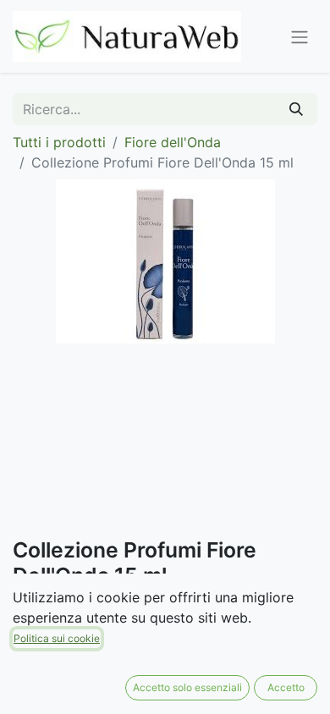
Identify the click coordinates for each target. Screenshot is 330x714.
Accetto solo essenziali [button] (187, 687)
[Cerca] (296, 109)
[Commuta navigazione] (299, 36)
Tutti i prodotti (59, 142)
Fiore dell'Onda (172, 142)
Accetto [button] (286, 687)
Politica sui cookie (57, 638)
